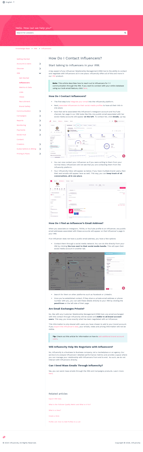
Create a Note (54, 416)
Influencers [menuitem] (24, 83)
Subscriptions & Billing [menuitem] (26, 149)
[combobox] (69, 33)
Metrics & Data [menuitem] (25, 87)
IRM (35, 48)
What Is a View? (55, 410)
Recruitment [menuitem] (24, 101)
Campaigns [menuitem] (21, 116)
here (85, 88)
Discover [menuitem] (20, 68)
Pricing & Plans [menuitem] (23, 154)
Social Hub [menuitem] (21, 135)
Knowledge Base (23, 48)
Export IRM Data (55, 399)
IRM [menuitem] (18, 73)
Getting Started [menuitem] (23, 59)
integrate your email (79, 102)
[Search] (125, 33)
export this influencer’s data (66, 327)
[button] (40, 64)
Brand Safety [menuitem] (24, 106)
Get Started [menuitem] (24, 78)
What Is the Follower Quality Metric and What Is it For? (70, 404)
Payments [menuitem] (21, 130)
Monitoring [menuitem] (21, 125)
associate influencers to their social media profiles (81, 105)
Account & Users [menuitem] (24, 64)
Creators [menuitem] (20, 144)
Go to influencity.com (129, 10)
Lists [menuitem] (21, 92)
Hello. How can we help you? (34, 28)
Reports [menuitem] (20, 120)
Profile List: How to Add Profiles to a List (64, 422)
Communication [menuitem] (24, 111)
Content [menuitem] (20, 139)
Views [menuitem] (21, 97)
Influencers (46, 48)
